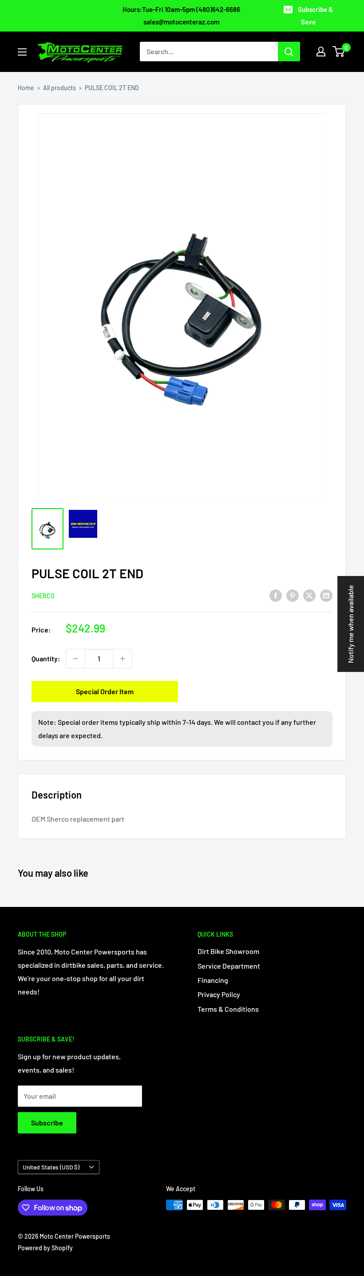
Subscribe (47, 1122)
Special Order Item (105, 691)
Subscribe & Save (315, 15)
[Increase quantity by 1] (122, 658)
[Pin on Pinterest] (292, 595)
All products (59, 87)
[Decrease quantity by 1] (75, 658)
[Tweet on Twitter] (309, 595)
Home (26, 87)
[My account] (321, 51)
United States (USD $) (51, 1167)
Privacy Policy (219, 994)
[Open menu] (22, 52)
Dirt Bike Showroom (228, 951)
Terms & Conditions (228, 1009)
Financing (213, 980)
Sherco (43, 596)
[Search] (289, 51)
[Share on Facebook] (275, 595)
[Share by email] (326, 595)
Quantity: (46, 658)
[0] (338, 51)
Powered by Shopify (45, 1248)
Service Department (229, 966)
